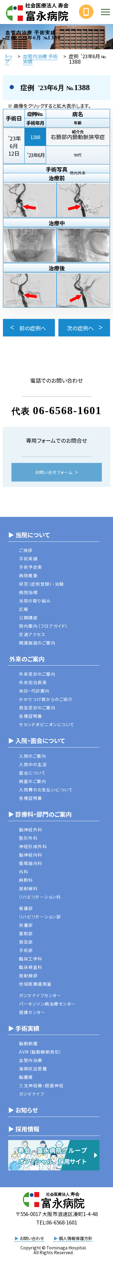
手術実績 (28, 559)
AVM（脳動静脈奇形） (40, 1052)
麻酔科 (26, 880)
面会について (32, 773)
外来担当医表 (33, 682)
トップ (8, 59)
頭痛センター (32, 1012)
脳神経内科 (30, 855)
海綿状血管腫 (33, 1069)
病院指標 (28, 592)
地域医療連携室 (35, 984)
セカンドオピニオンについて (47, 724)
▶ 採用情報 (23, 1128)
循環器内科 (30, 863)
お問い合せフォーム (54, 472)
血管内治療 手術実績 (40, 59)
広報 (23, 609)
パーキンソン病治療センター (47, 1004)
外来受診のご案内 (37, 674)
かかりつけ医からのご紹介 (46, 699)
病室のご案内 (32, 781)
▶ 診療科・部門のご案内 (40, 814)
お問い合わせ (29, 1238)
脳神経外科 (30, 830)
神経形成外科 (33, 846)
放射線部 (28, 975)
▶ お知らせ (23, 1110)
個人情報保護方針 (73, 1238)
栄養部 (26, 925)
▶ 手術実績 (23, 1028)
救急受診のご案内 (37, 708)
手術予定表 (30, 567)
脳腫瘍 (26, 1077)
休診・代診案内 (34, 691)
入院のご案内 (32, 756)
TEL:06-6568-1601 (56, 1222)
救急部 (26, 942)
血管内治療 (30, 1060)
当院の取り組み (35, 601)
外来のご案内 (26, 658)
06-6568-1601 (67, 411)
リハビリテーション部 (40, 917)
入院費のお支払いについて (46, 790)
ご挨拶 (26, 550)
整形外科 (28, 838)
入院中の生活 (33, 764)
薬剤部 (26, 933)
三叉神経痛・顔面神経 (41, 1085)
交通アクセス (32, 634)
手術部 (26, 950)
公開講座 (28, 617)
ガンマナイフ (31, 1094)
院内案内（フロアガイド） (43, 626)
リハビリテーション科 (40, 897)
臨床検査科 (30, 967)
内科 (23, 872)
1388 (35, 137)
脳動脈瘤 (28, 1043)
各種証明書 (30, 716)
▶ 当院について (29, 534)
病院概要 (28, 575)
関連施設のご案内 (37, 643)
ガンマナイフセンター (40, 995)
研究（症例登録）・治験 (41, 584)
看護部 (26, 908)
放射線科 (28, 888)
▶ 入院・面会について (36, 740)
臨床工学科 (30, 959)
